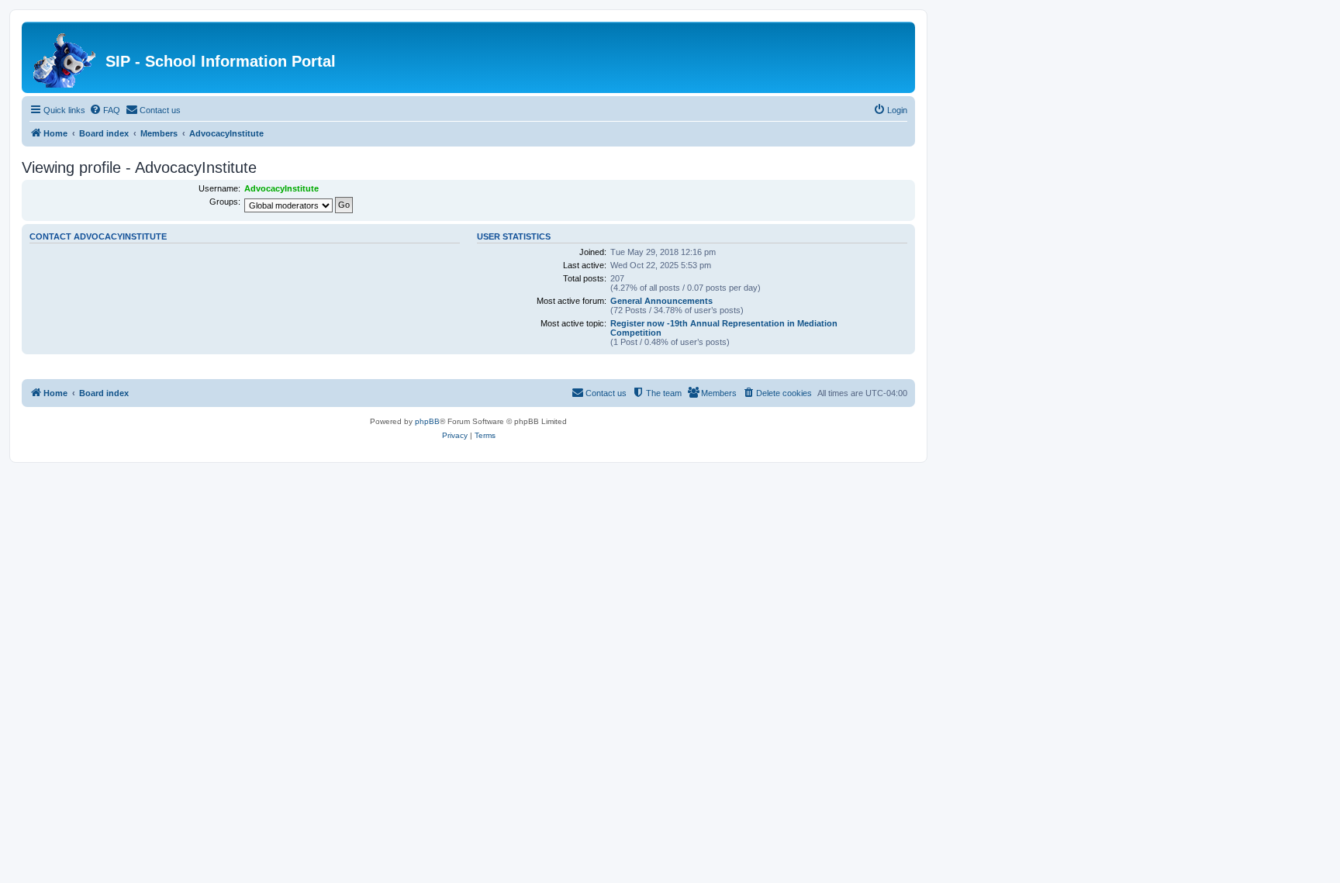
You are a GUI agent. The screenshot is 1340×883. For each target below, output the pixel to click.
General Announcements (661, 300)
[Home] (65, 57)
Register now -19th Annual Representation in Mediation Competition (723, 328)
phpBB (427, 421)
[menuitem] (104, 110)
